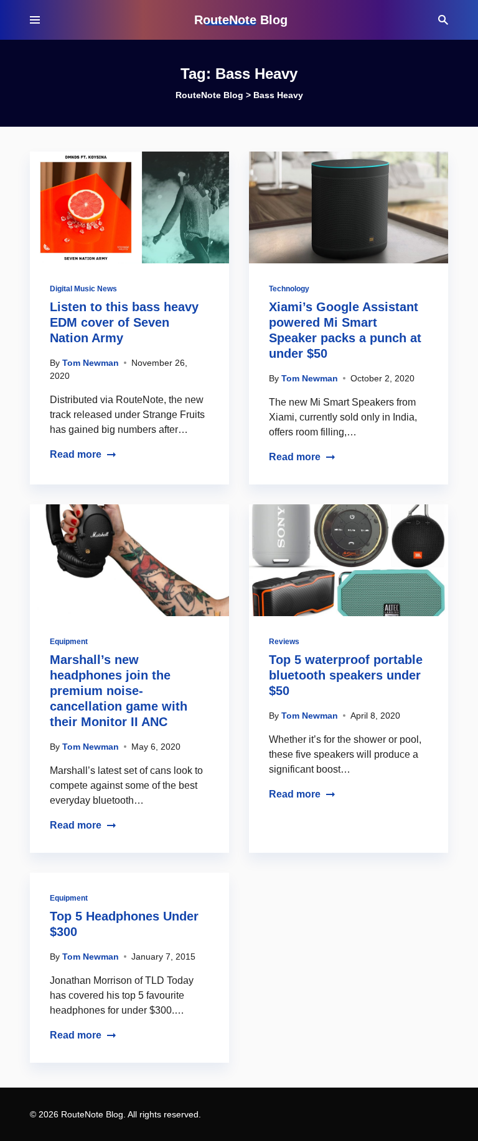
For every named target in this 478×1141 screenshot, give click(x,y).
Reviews (284, 641)
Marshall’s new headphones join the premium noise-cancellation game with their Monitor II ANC (118, 691)
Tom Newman (90, 363)
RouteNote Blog (241, 20)
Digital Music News (83, 288)
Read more (75, 454)
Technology (289, 288)
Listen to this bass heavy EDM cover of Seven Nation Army (124, 322)
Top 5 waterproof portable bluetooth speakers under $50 (346, 675)
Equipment (69, 641)
